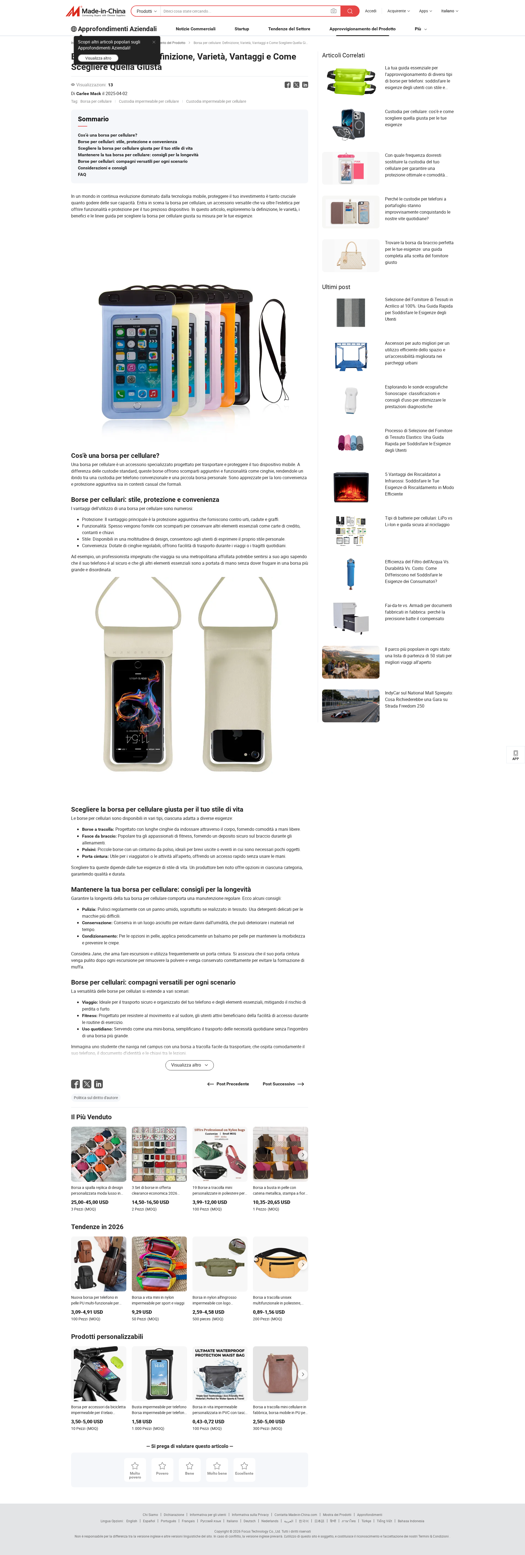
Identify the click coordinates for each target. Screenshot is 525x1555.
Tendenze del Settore (289, 28)
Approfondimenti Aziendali (117, 29)
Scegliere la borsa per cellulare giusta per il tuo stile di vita (135, 148)
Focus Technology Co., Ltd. (261, 1531)
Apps (423, 10)
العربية (288, 1521)
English (131, 1521)
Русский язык (210, 1521)
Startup (242, 28)
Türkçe (366, 1521)
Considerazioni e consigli (102, 167)
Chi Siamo (150, 1514)
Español (149, 1521)
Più (418, 28)
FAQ (82, 174)
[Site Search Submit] (350, 11)
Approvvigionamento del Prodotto (362, 28)
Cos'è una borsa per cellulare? (107, 135)
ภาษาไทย (349, 1521)
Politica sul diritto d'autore (96, 1097)
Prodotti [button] (144, 11)
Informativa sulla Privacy (250, 1514)
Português (168, 1521)
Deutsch (250, 1521)
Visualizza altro (98, 58)
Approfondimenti (369, 1514)
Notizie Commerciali (195, 28)
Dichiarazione (174, 1514)
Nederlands (269, 1521)
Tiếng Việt (384, 1521)
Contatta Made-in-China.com (296, 1514)
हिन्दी (333, 1521)
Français (188, 1521)
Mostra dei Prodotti (337, 1514)
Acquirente (396, 10)
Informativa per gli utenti (208, 1514)
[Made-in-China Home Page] (95, 11)
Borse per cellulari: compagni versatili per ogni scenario (133, 161)
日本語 (319, 1521)
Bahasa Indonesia (411, 1521)
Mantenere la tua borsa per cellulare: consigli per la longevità (138, 154)
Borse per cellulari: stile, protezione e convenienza (127, 141)
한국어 (304, 1521)
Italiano (232, 1521)
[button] (333, 10)
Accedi (370, 10)
